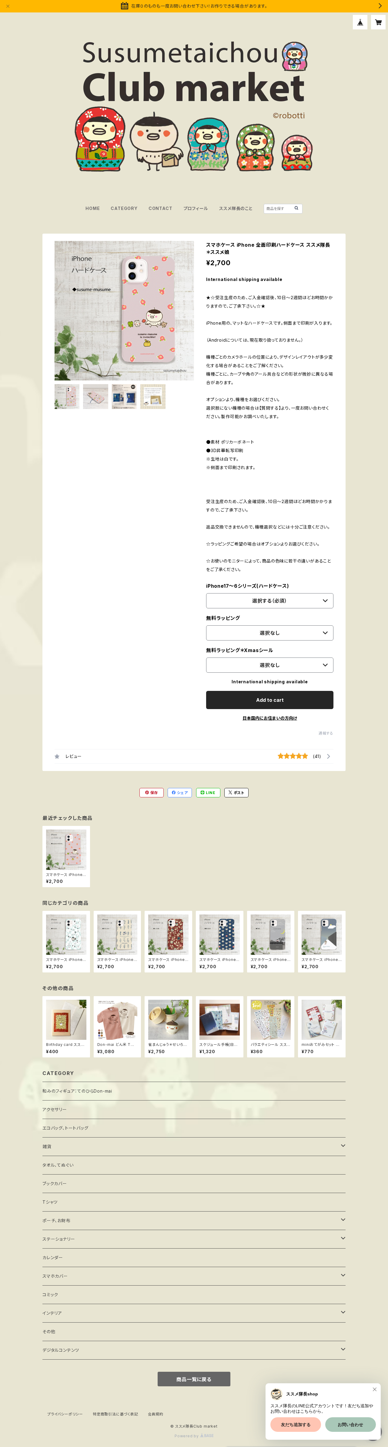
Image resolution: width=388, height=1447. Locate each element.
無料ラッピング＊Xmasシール (239, 650)
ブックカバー (54, 1183)
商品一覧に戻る (194, 1379)
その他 (48, 1331)
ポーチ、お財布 (56, 1220)
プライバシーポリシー (65, 1414)
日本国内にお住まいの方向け (269, 718)
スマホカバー (55, 1276)
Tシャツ (50, 1202)
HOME (92, 208)
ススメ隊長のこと (236, 208)
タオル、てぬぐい (57, 1165)
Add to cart (270, 700)
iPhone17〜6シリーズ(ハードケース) (247, 586)
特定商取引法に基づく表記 (115, 1414)
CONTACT (160, 208)
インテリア (52, 1313)
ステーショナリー (58, 1239)
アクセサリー (54, 1109)
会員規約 (155, 1414)
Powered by (187, 1436)
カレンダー (52, 1257)
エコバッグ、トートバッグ (65, 1128)
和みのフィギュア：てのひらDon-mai (77, 1091)
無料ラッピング (223, 618)
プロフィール (196, 208)
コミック (50, 1294)
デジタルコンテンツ (60, 1350)
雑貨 (47, 1146)
